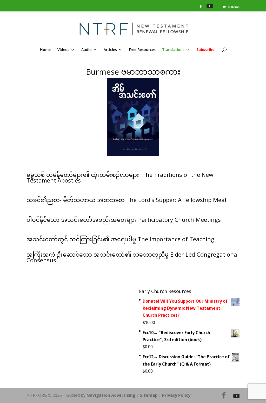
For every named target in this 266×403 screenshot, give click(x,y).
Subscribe (205, 50)
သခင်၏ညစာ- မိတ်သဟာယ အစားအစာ (76, 200)
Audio (86, 50)
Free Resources (142, 50)
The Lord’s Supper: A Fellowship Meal (177, 200)
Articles (110, 50)
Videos (63, 50)
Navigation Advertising (111, 395)
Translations (173, 50)
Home (45, 50)
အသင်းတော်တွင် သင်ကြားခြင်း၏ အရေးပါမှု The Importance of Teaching (120, 239)
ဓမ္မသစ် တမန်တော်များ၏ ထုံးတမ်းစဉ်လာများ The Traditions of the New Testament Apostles (119, 177)
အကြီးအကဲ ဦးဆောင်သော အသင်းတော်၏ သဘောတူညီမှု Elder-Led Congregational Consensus (132, 257)
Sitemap (149, 395)
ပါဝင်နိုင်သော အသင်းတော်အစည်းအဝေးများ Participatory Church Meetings (123, 219)
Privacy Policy (176, 395)
